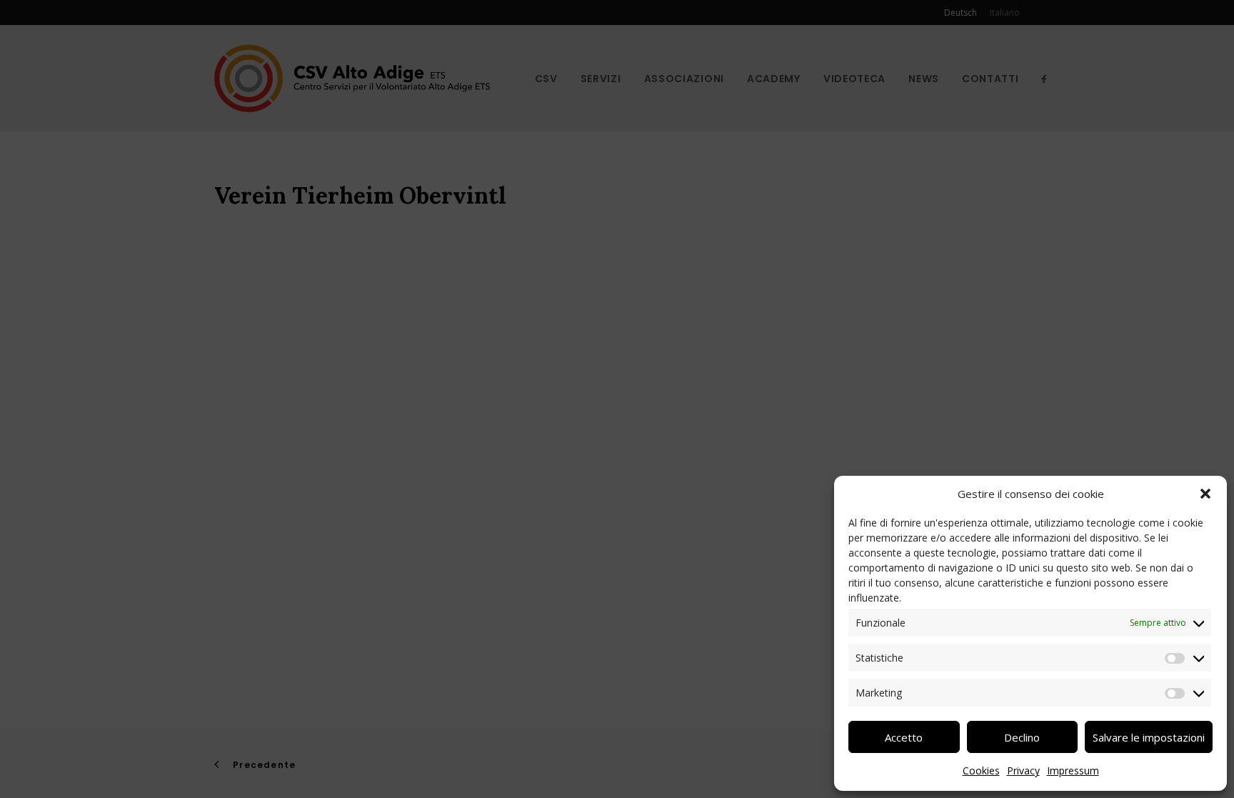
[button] (1205, 494)
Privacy (1023, 770)
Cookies (981, 770)
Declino (1022, 737)
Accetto (904, 737)
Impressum (1073, 770)
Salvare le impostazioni (1149, 737)
